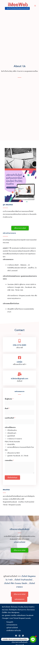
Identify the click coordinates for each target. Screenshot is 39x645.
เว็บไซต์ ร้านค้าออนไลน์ (23, 579)
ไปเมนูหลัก (9, 622)
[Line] (19, 636)
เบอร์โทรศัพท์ (10, 418)
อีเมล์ (7, 408)
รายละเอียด (9, 460)
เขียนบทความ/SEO (13, 453)
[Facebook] (16, 636)
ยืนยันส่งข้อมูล (12, 477)
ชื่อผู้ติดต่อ (9, 399)
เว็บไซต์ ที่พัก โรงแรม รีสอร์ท (15, 583)
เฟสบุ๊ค (19, 361)
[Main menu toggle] (35, 6)
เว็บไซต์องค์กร (12, 430)
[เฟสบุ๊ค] (19, 357)
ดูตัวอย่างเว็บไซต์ (19, 542)
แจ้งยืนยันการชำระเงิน (13, 630)
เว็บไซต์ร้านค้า (11, 433)
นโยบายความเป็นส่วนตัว (19, 642)
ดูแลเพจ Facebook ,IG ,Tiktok (17, 456)
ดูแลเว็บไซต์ (11, 436)
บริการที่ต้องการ (10, 427)
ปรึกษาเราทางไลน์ (19, 594)
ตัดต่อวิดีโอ (11, 444)
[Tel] (23, 636)
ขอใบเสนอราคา (19, 599)
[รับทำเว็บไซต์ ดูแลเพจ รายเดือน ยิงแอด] (17, 6)
